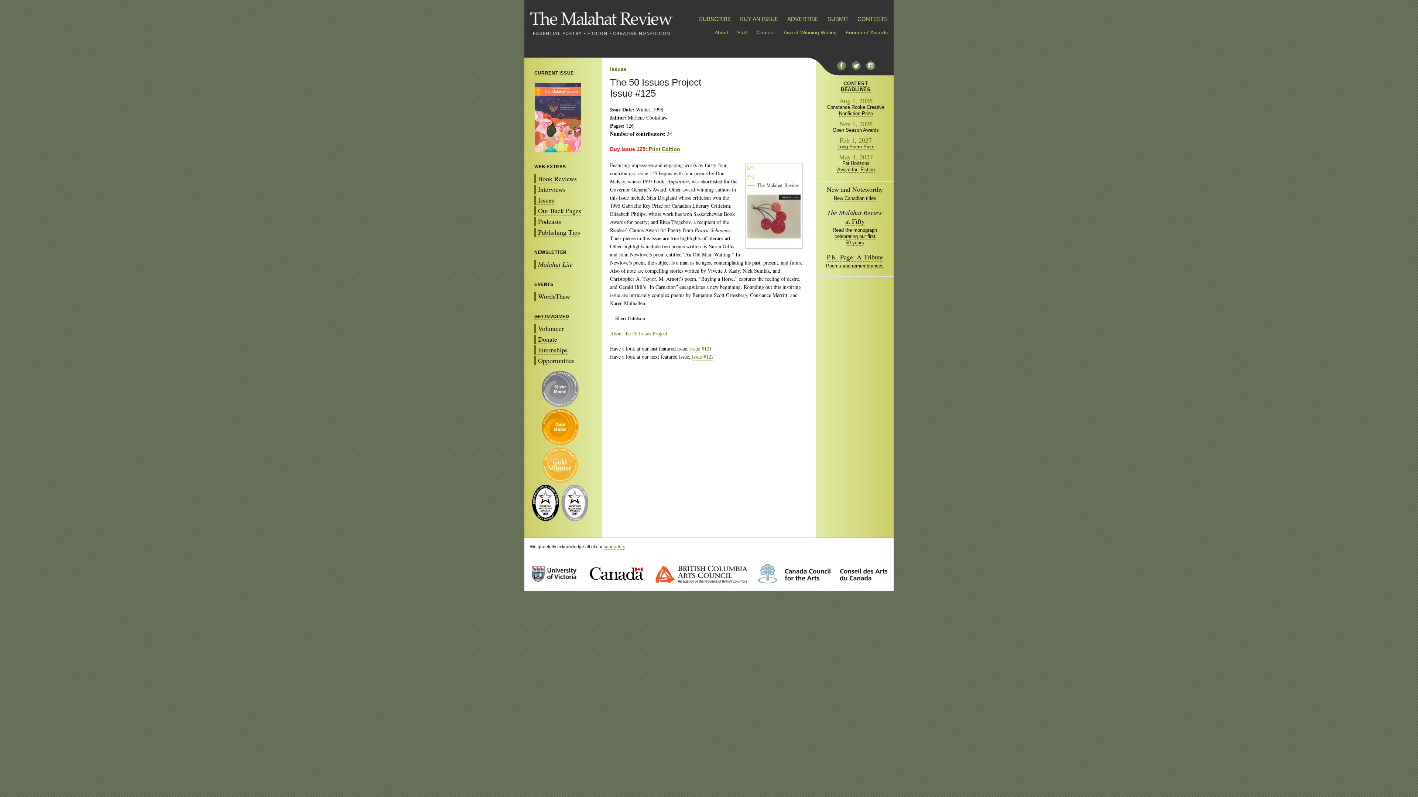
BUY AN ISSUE (759, 19)
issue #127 (703, 356)
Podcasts (549, 221)
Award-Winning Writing (810, 32)
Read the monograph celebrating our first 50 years (855, 236)
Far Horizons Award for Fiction (856, 166)
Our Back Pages (559, 210)
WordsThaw (554, 296)
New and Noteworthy (855, 189)
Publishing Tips (559, 232)
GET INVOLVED (551, 316)
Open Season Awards (856, 130)
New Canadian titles (855, 198)
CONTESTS (872, 19)
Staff (742, 32)
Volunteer (551, 328)
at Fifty (855, 216)
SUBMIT (838, 19)
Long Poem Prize (856, 146)
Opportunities (556, 360)
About (721, 32)
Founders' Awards (867, 32)
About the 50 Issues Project (638, 333)
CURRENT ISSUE (554, 73)
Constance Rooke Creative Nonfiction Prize (855, 110)
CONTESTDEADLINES (855, 86)
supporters (614, 546)
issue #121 (701, 348)
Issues (546, 200)
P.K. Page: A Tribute (855, 256)
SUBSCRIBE (715, 19)
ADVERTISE (803, 19)
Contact (766, 32)
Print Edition (664, 149)
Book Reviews (557, 178)
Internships (553, 349)
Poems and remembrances (855, 266)
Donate (547, 339)
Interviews (552, 189)
